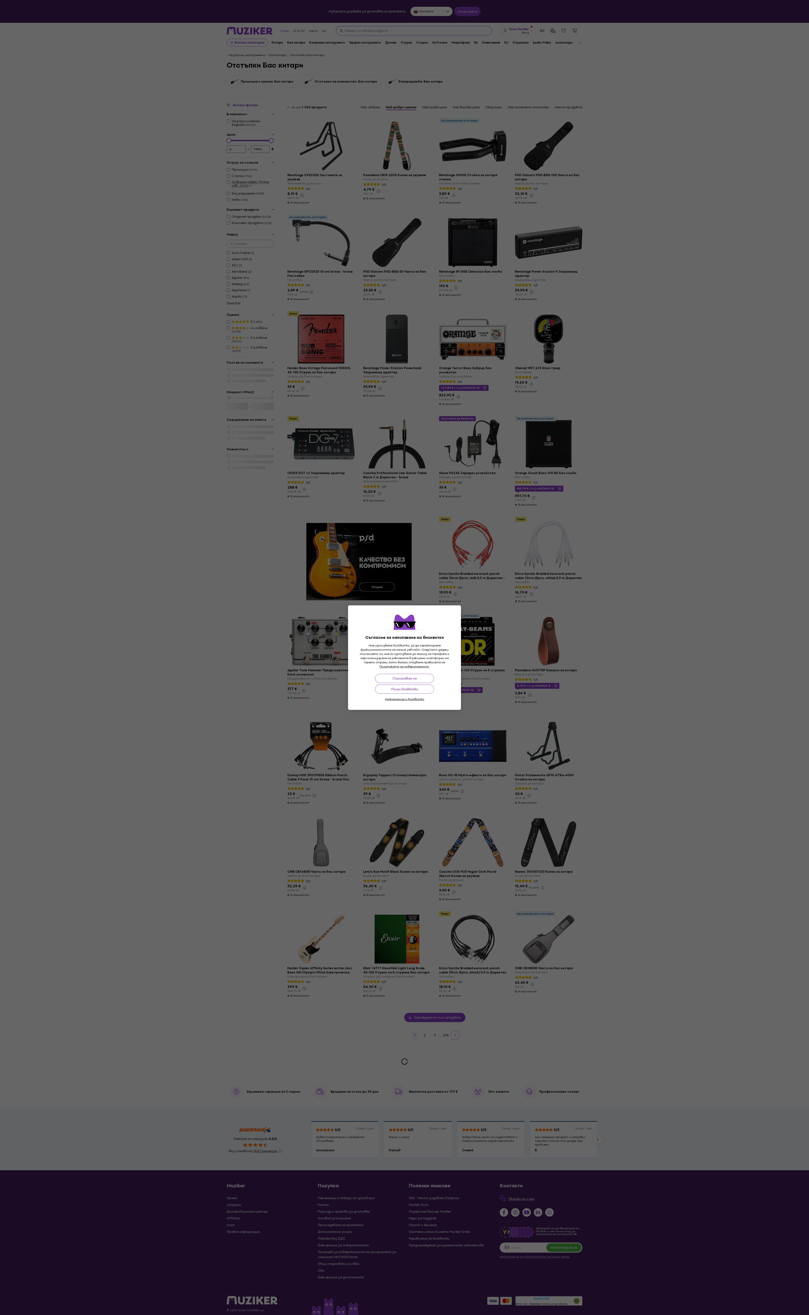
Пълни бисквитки (404, 689)
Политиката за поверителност (404, 666)
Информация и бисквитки (404, 699)
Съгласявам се (404, 678)
